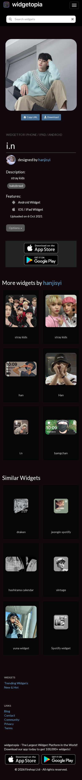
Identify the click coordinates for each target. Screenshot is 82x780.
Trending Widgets (16, 683)
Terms (8, 728)
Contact (9, 715)
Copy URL (31, 117)
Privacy (9, 724)
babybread (16, 185)
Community (11, 719)
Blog (7, 711)
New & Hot (11, 687)
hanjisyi (44, 159)
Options (14, 228)
